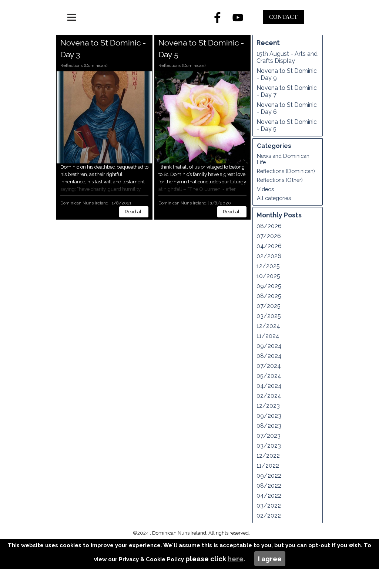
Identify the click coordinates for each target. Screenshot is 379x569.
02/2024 (268, 395)
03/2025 (268, 315)
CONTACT (283, 17)
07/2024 (268, 365)
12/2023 (268, 405)
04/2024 (269, 385)
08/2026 (269, 226)
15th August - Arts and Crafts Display (287, 57)
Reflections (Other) (280, 180)
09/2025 (268, 285)
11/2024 (267, 335)
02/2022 (268, 515)
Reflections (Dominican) (83, 65)
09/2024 (269, 345)
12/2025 (268, 266)
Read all (134, 211)
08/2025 (268, 295)
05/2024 (268, 375)
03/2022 (268, 505)
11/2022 (267, 465)
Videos (265, 189)
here (236, 559)
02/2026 (268, 256)
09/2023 (268, 415)
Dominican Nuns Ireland (84, 203)
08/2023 (268, 425)
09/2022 (268, 475)
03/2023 (268, 445)
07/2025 (268, 305)
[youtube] (238, 17)
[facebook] (217, 17)
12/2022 (268, 455)
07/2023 (268, 435)
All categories (274, 198)
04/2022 (268, 495)
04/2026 (269, 246)
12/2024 (268, 325)
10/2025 (268, 276)
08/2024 (269, 355)
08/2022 (268, 485)
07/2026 (268, 236)
